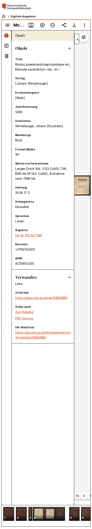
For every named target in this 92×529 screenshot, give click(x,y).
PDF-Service (24, 318)
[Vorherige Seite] (84, 496)
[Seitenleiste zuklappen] (77, 39)
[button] (8, 514)
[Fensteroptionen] (84, 25)
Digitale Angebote (23, 16)
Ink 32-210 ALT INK (28, 235)
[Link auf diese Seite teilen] (64, 25)
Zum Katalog (24, 312)
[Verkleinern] (52, 25)
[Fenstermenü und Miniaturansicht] (31, 25)
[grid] (46, 515)
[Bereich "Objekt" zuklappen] (69, 48)
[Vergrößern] (42, 25)
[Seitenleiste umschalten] (7, 25)
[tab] (6, 35)
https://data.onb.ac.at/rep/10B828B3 (41, 298)
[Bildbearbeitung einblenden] (84, 37)
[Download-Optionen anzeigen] (74, 25)
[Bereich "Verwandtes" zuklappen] (69, 277)
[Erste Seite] (77, 496)
